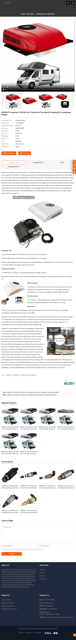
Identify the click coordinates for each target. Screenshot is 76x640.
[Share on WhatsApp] (73, 384)
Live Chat (25, 153)
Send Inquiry (10, 153)
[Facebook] (45, 633)
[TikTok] (52, 633)
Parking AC (16, 375)
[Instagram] (48, 633)
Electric (8, 375)
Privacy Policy (37, 632)
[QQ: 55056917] (74, 172)
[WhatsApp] (54, 633)
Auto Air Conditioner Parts (9, 609)
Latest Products (6, 600)
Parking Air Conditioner (8, 603)
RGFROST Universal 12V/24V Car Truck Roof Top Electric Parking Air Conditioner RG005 (33, 392)
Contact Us (42, 579)
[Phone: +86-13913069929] (74, 161)
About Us (42, 569)
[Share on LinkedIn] (70, 384)
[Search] (73, 3)
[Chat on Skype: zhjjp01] (74, 165)
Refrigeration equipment (28, 375)
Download (42, 576)
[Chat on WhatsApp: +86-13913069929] (74, 168)
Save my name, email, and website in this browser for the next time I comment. (23, 549)
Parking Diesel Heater (7, 606)
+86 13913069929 (52, 609)
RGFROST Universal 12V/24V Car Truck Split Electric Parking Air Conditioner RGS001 (32, 395)
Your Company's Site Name (37, 628)
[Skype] (57, 633)
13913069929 (49, 606)
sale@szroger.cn (49, 603)
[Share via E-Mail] (68, 384)
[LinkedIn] (50, 633)
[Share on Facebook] (65, 384)
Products (42, 573)
